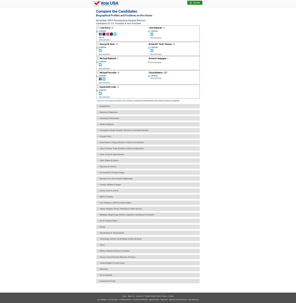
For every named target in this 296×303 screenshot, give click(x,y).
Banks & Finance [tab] (106, 197)
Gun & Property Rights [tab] (108, 221)
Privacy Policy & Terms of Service (156, 296)
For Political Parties (125, 299)
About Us (131, 296)
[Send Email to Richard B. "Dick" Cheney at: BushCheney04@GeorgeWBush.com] (151, 51)
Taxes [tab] (102, 245)
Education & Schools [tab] (108, 166)
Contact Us (139, 296)
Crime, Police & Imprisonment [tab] (112, 154)
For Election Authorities (140, 299)
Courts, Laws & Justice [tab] (109, 191)
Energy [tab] (102, 227)
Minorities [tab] (104, 269)
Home (124, 296)
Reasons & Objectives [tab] (109, 112)
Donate (171, 296)
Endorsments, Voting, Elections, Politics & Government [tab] (122, 142)
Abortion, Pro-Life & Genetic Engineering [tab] (116, 179)
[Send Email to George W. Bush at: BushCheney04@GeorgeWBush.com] (100, 51)
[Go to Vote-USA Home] (106, 4)
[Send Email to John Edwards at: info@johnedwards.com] (151, 35)
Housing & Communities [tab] (109, 118)
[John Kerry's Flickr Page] (107, 35)
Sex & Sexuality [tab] (106, 275)
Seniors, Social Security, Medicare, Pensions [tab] (118, 257)
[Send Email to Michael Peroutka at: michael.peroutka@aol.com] (104, 80)
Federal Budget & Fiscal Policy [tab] (112, 263)
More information (104, 40)
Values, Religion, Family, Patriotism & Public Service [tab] (121, 209)
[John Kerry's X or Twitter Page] (104, 35)
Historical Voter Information (178, 299)
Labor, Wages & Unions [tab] (109, 160)
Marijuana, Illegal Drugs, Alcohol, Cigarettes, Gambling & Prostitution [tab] (127, 215)
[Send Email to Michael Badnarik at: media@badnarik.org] (100, 65)
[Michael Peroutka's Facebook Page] (100, 80)
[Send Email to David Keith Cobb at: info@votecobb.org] (100, 94)
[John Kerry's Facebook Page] (100, 35)
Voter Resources (193, 299)
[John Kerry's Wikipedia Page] (111, 35)
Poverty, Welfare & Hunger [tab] (110, 185)
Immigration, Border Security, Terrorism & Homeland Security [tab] (124, 130)
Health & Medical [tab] (106, 124)
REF (165, 73)
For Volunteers (113, 299)
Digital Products (154, 299)
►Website (102, 31)
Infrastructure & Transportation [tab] (112, 233)
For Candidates (102, 299)
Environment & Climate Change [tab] (112, 172)
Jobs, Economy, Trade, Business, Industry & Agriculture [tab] (122, 148)
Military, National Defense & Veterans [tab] (115, 251)
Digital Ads (164, 299)
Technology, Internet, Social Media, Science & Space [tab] (121, 239)
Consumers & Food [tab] (107, 281)
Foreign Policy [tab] (105, 136)
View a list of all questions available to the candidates (115, 101)
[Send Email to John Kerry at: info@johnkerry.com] (115, 35)
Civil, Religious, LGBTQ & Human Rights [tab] (115, 203)
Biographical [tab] (105, 106)
